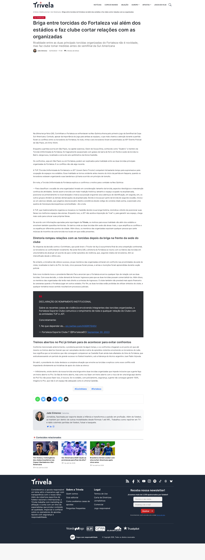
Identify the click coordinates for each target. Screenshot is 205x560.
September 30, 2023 (98, 332)
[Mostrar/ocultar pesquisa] (170, 5)
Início (36, 12)
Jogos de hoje (160, 5)
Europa (135, 5)
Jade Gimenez (53, 413)
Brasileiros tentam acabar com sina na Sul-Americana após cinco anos (102, 460)
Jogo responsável (102, 508)
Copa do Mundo (111, 5)
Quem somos (72, 493)
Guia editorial (72, 497)
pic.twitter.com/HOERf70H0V (81, 326)
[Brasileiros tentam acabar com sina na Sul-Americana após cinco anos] (102, 448)
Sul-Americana (56, 12)
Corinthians (81, 389)
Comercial (98, 504)
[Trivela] (43, 5)
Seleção (124, 5)
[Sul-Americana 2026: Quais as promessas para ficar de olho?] (74, 448)
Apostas (146, 5)
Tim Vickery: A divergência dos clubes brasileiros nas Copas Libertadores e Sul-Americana (44, 461)
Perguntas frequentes (75, 508)
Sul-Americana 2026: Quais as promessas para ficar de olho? (74, 459)
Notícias (97, 5)
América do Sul (44, 12)
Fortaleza (97, 389)
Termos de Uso (101, 493)
